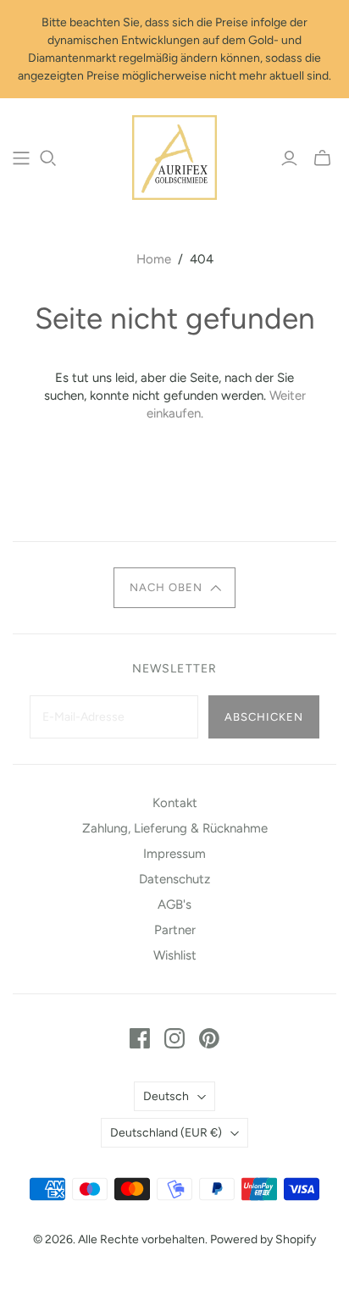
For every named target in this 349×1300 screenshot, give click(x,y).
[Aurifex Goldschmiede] (174, 156)
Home (153, 259)
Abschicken (263, 717)
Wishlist (175, 955)
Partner (175, 930)
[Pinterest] (209, 1038)
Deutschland (166, 1133)
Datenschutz (174, 879)
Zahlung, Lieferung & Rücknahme (175, 828)
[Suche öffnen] (48, 158)
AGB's (174, 904)
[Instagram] (174, 1038)
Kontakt (174, 802)
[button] (174, 587)
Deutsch (166, 1096)
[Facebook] (140, 1038)
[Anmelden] (289, 158)
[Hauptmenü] (21, 158)
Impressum (174, 853)
